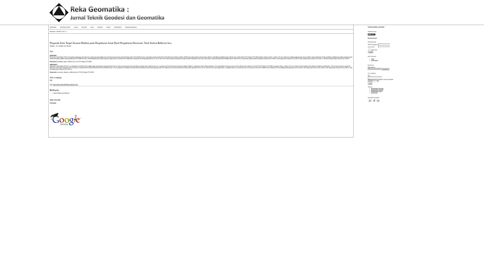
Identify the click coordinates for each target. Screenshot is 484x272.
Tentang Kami (65, 27)
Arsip (108, 27)
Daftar (84, 27)
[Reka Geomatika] (65, 131)
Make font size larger (378, 100)
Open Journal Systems (376, 27)
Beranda (53, 27)
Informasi (118, 27)
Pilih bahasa (371, 67)
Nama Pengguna (373, 44)
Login (76, 27)
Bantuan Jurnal (372, 38)
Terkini (100, 27)
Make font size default (374, 100)
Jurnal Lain (374, 92)
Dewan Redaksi (131, 27)
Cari (92, 27)
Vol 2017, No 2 (60, 31)
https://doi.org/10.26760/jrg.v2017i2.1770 (65, 84)
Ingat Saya (374, 49)
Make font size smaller (370, 100)
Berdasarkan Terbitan (377, 88)
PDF (51, 80)
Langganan (374, 60)
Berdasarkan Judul (376, 91)
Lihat (372, 59)
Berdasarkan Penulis (377, 90)
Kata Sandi (371, 47)
